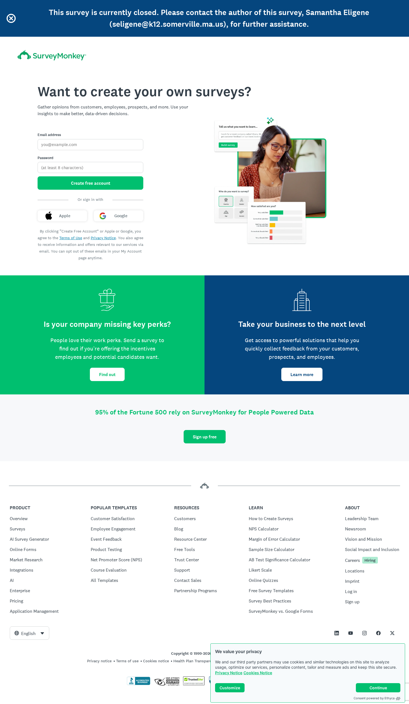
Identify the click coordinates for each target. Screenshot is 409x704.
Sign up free (204, 437)
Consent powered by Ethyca (374, 698)
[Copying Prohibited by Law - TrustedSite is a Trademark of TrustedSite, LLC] (193, 683)
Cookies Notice (257, 672)
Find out (107, 374)
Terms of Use (70, 237)
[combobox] (29, 633)
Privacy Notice (228, 672)
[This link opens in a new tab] (337, 633)
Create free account (90, 183)
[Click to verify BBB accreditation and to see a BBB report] (138, 683)
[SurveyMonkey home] (52, 55)
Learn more (301, 374)
